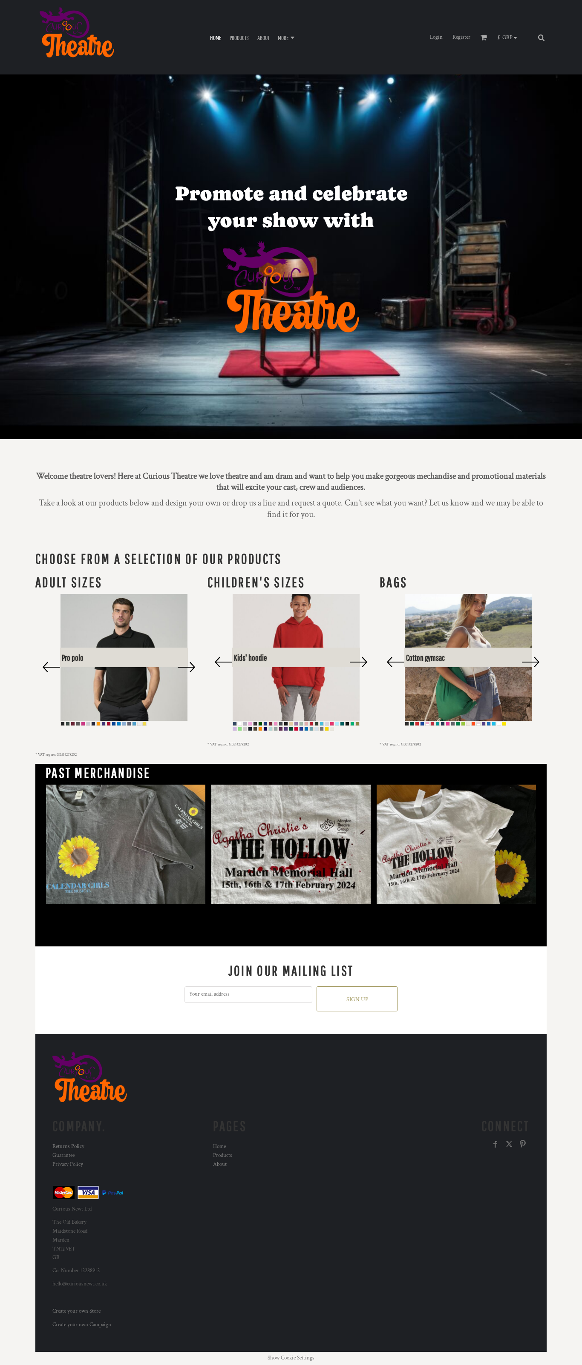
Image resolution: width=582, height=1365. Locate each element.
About (220, 1164)
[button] (509, 37)
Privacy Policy (67, 1164)
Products (222, 1155)
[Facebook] (495, 1144)
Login (436, 37)
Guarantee (63, 1155)
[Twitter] (509, 1144)
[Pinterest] (523, 1144)
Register (461, 37)
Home (219, 1146)
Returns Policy (68, 1146)
